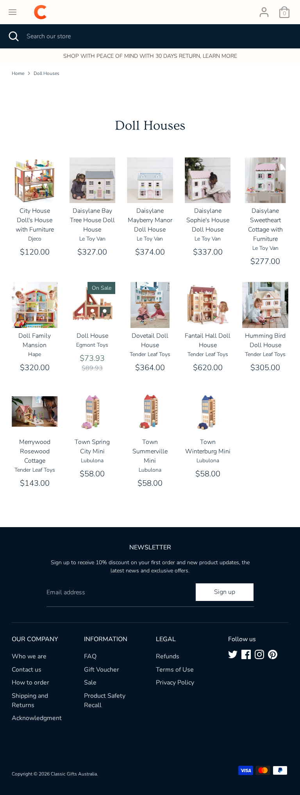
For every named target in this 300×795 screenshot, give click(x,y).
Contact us (26, 669)
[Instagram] (259, 654)
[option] (150, 56)
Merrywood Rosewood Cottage (34, 451)
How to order (30, 682)
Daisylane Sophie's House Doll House (207, 220)
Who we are (29, 656)
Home (18, 73)
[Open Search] (13, 36)
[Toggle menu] (12, 12)
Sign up (224, 592)
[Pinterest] (272, 654)
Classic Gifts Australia (74, 774)
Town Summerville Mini (150, 451)
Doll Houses (46, 73)
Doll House (92, 336)
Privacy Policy (175, 682)
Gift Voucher (101, 669)
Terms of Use (175, 669)
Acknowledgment (37, 718)
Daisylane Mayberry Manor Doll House (150, 220)
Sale (90, 682)
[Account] (264, 9)
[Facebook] (246, 654)
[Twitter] (233, 654)
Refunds (167, 656)
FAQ (90, 656)
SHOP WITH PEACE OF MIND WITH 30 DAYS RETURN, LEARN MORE (150, 56)
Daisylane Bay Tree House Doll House (92, 220)
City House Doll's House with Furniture (35, 220)
